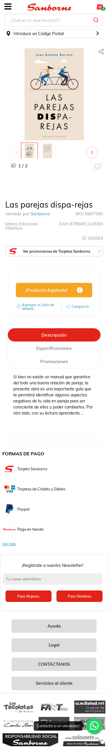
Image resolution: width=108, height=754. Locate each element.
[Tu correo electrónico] (54, 581)
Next (93, 149)
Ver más (9, 544)
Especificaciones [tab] (54, 348)
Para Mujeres (28, 596)
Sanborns (40, 213)
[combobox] (53, 20)
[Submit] (96, 20)
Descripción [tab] (54, 335)
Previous (17, 149)
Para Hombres (80, 596)
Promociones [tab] (54, 361)
